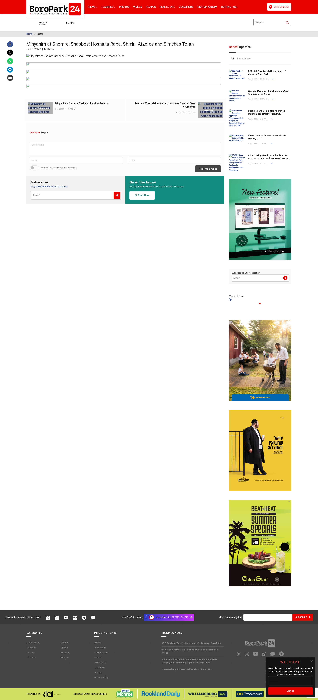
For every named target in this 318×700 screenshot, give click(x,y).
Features (107, 6)
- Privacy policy (101, 677)
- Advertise (99, 667)
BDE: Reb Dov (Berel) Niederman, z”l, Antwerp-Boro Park (191, 643)
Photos (124, 6)
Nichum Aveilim (207, 6)
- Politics (30, 652)
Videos (137, 6)
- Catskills (31, 657)
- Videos (64, 647)
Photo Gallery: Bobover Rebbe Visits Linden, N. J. (187, 669)
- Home (97, 642)
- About (97, 657)
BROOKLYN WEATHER (75, 22)
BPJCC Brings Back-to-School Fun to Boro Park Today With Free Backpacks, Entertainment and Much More (268, 158)
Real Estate (167, 6)
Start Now (143, 195)
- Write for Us (100, 662)
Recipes (151, 6)
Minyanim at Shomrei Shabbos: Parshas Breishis (82, 103)
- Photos (64, 642)
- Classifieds (100, 647)
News (92, 6)
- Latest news (32, 642)
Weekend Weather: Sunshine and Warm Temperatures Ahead (268, 92)
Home (29, 34)
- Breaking (31, 647)
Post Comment (208, 169)
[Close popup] (311, 661)
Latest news (244, 58)
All (232, 58)
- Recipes (64, 657)
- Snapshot (65, 652)
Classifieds (186, 6)
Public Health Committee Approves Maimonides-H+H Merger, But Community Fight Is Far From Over (266, 114)
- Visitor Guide (100, 652)
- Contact (98, 672)
